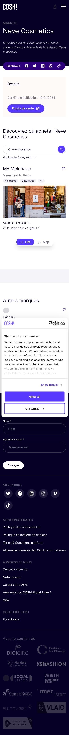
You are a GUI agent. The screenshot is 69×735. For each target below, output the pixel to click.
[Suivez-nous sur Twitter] (8, 493)
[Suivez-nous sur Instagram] (43, 493)
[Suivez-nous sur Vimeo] (55, 493)
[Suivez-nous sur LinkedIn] (31, 493)
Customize (32, 408)
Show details (49, 384)
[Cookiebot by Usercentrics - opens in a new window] (49, 323)
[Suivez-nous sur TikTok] (8, 505)
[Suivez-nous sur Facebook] (19, 493)
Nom (7, 421)
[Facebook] (26, 66)
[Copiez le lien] (59, 66)
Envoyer (13, 465)
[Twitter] (35, 66)
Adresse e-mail (13, 439)
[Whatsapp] (51, 66)
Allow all (34, 396)
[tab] (25, 242)
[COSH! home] (10, 7)
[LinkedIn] (43, 66)
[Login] (55, 6)
